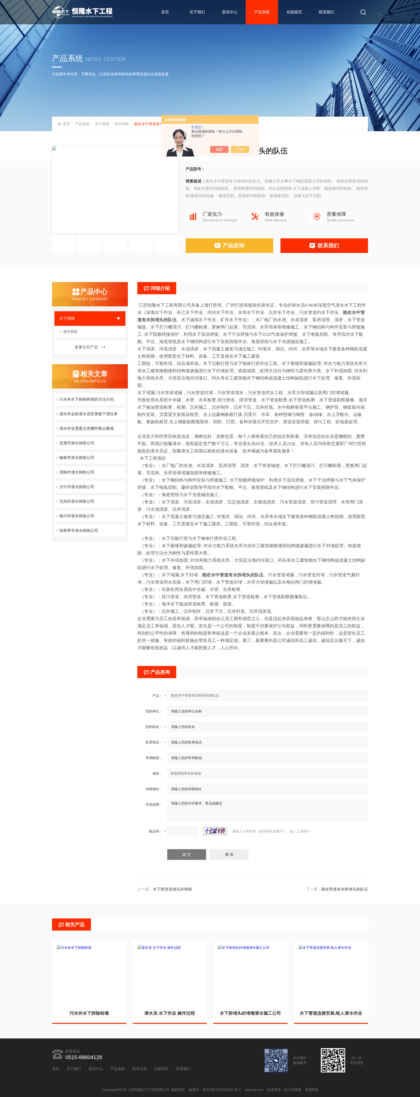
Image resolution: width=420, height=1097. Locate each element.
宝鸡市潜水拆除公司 (76, 501)
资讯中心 (229, 12)
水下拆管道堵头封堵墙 (172, 889)
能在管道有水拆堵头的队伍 (344, 889)
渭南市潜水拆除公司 (76, 472)
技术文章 (139, 1069)
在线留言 (294, 12)
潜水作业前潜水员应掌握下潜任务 (88, 414)
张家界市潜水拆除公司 (78, 530)
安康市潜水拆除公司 (76, 443)
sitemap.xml (254, 1090)
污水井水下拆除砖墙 (89, 1013)
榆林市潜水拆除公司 (76, 458)
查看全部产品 (86, 347)
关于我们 (197, 12)
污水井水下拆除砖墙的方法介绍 (86, 399)
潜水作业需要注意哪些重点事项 (86, 428)
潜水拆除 (121, 124)
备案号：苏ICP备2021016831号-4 (215, 1090)
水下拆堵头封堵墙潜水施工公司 (250, 1013)
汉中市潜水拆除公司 (76, 487)
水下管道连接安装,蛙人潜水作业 (331, 1013)
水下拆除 (102, 124)
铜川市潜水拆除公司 (76, 516)
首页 (165, 12)
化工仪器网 (292, 1090)
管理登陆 (312, 1090)
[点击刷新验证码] (215, 831)
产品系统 (262, 12)
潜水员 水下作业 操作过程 (169, 1013)
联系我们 (326, 12)
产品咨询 (233, 245)
